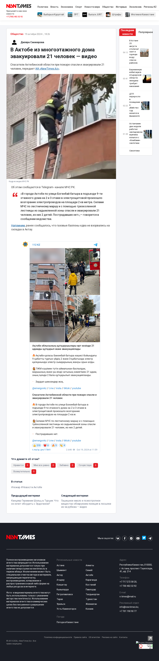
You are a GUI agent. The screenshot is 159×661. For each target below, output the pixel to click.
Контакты (123, 637)
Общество (108, 7)
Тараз (60, 599)
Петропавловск (65, 594)
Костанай (91, 584)
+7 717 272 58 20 (128, 581)
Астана (60, 565)
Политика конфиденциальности (58, 637)
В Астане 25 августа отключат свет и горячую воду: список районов (134, 51)
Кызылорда (63, 589)
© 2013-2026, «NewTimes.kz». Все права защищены (21, 642)
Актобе (89, 575)
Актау (60, 575)
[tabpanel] (135, 95)
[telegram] (150, 538)
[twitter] (144, 538)
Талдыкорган (93, 594)
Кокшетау (62, 584)
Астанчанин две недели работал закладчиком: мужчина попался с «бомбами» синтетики (136, 133)
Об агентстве (94, 637)
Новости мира (92, 7)
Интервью (121, 7)
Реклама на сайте (109, 637)
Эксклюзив (135, 7)
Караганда (91, 580)
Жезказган (91, 604)
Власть (54, 7)
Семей (89, 570)
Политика (42, 7)
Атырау (60, 580)
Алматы (90, 565)
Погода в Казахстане (68, 622)
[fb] (124, 538)
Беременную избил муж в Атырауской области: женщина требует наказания (135, 77)
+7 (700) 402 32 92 (14, 17)
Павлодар (91, 589)
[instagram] (131, 538)
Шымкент (62, 570)
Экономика (67, 7)
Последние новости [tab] (127, 32)
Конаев (89, 609)
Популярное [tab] (145, 32)
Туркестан (91, 599)
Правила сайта (80, 637)
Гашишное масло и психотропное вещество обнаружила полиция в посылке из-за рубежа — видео (86, 503)
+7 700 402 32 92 (128, 586)
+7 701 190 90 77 (128, 611)
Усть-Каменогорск (66, 609)
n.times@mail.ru (128, 596)
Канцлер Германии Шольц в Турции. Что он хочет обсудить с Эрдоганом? (35, 502)
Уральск (61, 604)
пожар (16, 487)
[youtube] (138, 538)
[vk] (117, 538)
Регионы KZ (150, 7)
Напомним (18, 225)
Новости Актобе (32, 487)
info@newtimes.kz (129, 607)
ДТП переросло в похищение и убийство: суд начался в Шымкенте (134, 105)
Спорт (78, 7)
